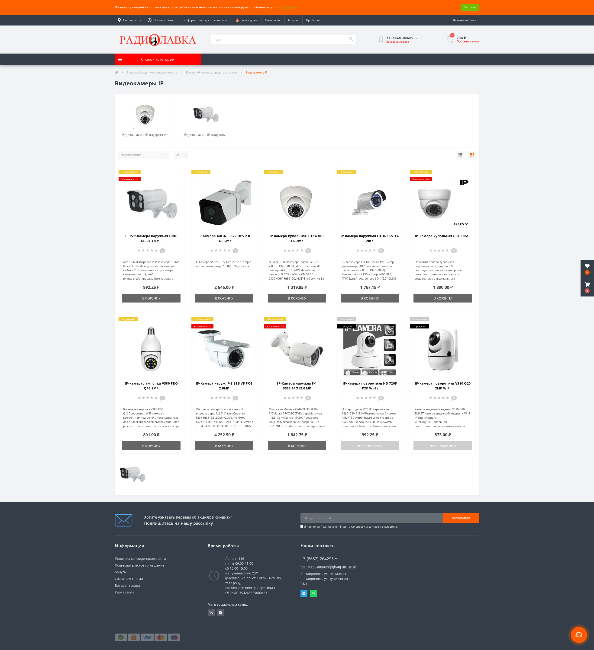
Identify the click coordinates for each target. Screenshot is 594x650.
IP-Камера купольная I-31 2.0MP (443, 236)
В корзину (151, 298)
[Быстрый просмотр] (177, 187)
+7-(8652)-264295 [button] (317, 558)
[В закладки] (176, 172)
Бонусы (293, 20)
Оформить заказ (468, 41)
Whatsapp (313, 593)
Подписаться (461, 518)
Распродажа (248, 20)
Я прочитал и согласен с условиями (351, 527)
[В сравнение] (176, 179)
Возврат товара (127, 585)
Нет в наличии (370, 445)
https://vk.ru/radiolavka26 (211, 612)
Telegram (303, 593)
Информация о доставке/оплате (206, 20)
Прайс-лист (314, 20)
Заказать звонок (397, 42)
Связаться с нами (129, 579)
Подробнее (287, 7)
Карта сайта (124, 592)
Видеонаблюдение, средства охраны (152, 72)
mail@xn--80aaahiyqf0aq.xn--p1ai (328, 566)
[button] (587, 287)
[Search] (350, 39)
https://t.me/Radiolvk (220, 612)
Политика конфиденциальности (342, 527)
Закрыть (470, 7)
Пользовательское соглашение (139, 565)
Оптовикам (272, 20)
